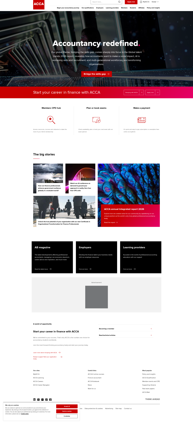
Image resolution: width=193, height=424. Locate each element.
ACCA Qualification (149, 378)
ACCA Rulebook (93, 381)
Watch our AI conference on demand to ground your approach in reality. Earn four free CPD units (80, 187)
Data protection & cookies (94, 409)
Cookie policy (25, 414)
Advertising (109, 409)
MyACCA (36, 374)
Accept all (67, 406)
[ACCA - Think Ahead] (38, 9)
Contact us (128, 409)
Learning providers (112, 8)
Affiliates (141, 8)
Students (133, 8)
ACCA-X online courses (96, 374)
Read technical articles (107, 335)
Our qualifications (88, 8)
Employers (99, 8)
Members (124, 8)
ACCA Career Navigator (41, 385)
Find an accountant (94, 378)
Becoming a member (106, 329)
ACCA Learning (38, 378)
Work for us (92, 389)
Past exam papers (148, 389)
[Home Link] (152, 400)
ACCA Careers (38, 381)
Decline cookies (66, 411)
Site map (118, 409)
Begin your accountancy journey (68, 8)
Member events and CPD (151, 381)
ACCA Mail (146, 392)
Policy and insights (153, 8)
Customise (67, 416)
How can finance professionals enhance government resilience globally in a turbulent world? (49, 188)
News (90, 385)
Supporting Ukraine (149, 385)
